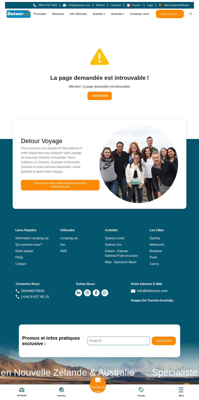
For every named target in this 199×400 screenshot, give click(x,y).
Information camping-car (32, 238)
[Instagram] (87, 292)
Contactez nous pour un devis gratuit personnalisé (60, 185)
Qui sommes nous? (28, 244)
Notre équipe (24, 251)
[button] (134, 5)
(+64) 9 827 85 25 (35, 297)
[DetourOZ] (18, 14)
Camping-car (69, 238)
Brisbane (156, 251)
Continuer (100, 95)
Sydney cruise (115, 238)
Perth (153, 257)
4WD (63, 251)
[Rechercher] (190, 14)
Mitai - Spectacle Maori (120, 262)
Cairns (154, 263)
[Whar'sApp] (104, 292)
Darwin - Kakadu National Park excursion (121, 253)
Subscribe (163, 340)
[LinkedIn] (78, 292)
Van (62, 244)
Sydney (155, 238)
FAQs (19, 257)
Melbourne (157, 244)
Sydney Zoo (113, 244)
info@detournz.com (152, 291)
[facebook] (96, 292)
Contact (20, 263)
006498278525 (33, 291)
